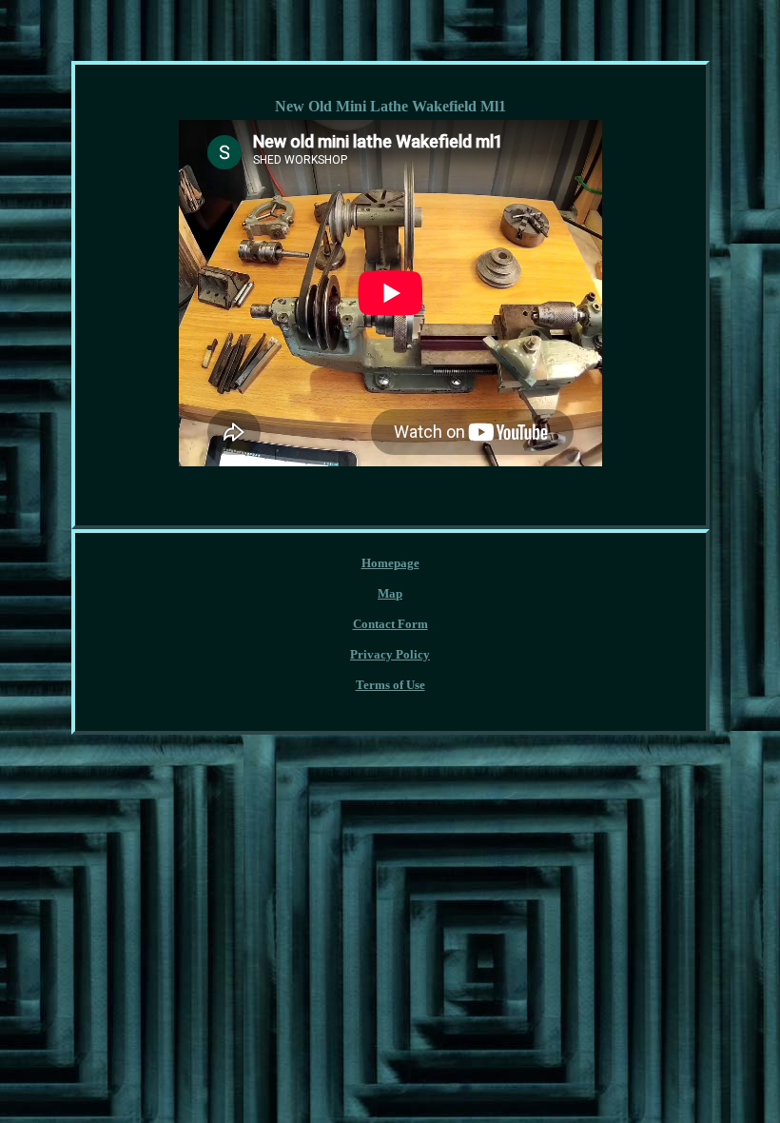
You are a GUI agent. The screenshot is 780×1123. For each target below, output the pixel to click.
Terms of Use (390, 685)
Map (390, 593)
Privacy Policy (390, 654)
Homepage (390, 563)
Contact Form (390, 624)
